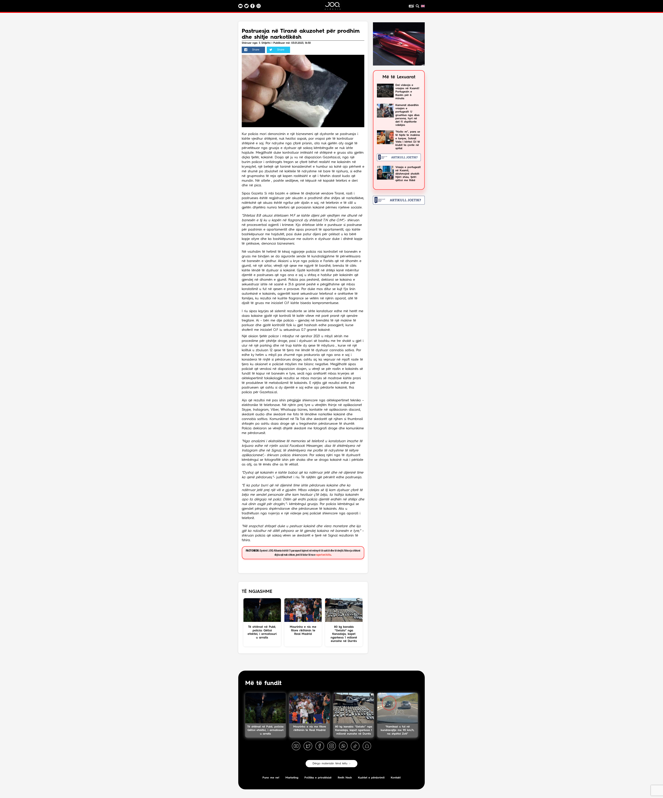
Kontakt (396, 777)
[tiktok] (355, 746)
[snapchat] (367, 746)
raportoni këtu (323, 555)
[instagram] (331, 746)
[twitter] (308, 746)
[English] (423, 6)
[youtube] (296, 746)
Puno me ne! (270, 777)
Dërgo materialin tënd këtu (330, 763)
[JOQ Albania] (335, 7)
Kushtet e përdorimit (371, 777)
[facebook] (320, 746)
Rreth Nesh (345, 777)
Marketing (291, 777)
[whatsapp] (343, 746)
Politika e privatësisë (318, 777)
